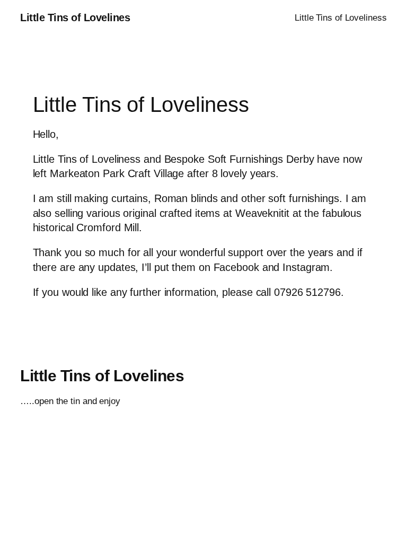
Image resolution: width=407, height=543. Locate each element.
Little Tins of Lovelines (75, 17)
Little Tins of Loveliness (341, 18)
